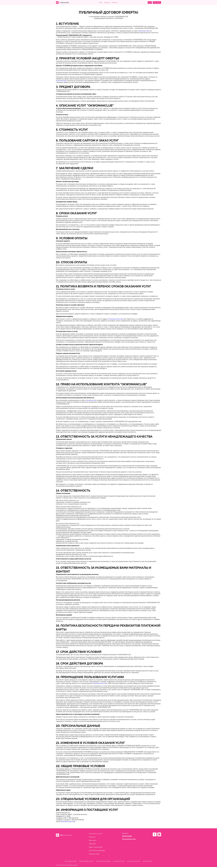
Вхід (150, 2)
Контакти (114, 2)
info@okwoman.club (115, 319)
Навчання (107, 2)
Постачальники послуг (119, 861)
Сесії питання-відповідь (97, 850)
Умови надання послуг (71, 861)
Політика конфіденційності (86, 861)
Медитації (92, 844)
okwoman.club (144, 31)
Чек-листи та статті (95, 833)
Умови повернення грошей (103, 861)
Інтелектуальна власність (133, 861)
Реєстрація (157, 2)
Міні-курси (92, 840)
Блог (101, 2)
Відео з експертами (95, 847)
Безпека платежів (147, 861)
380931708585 (127, 836)
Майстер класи (94, 854)
